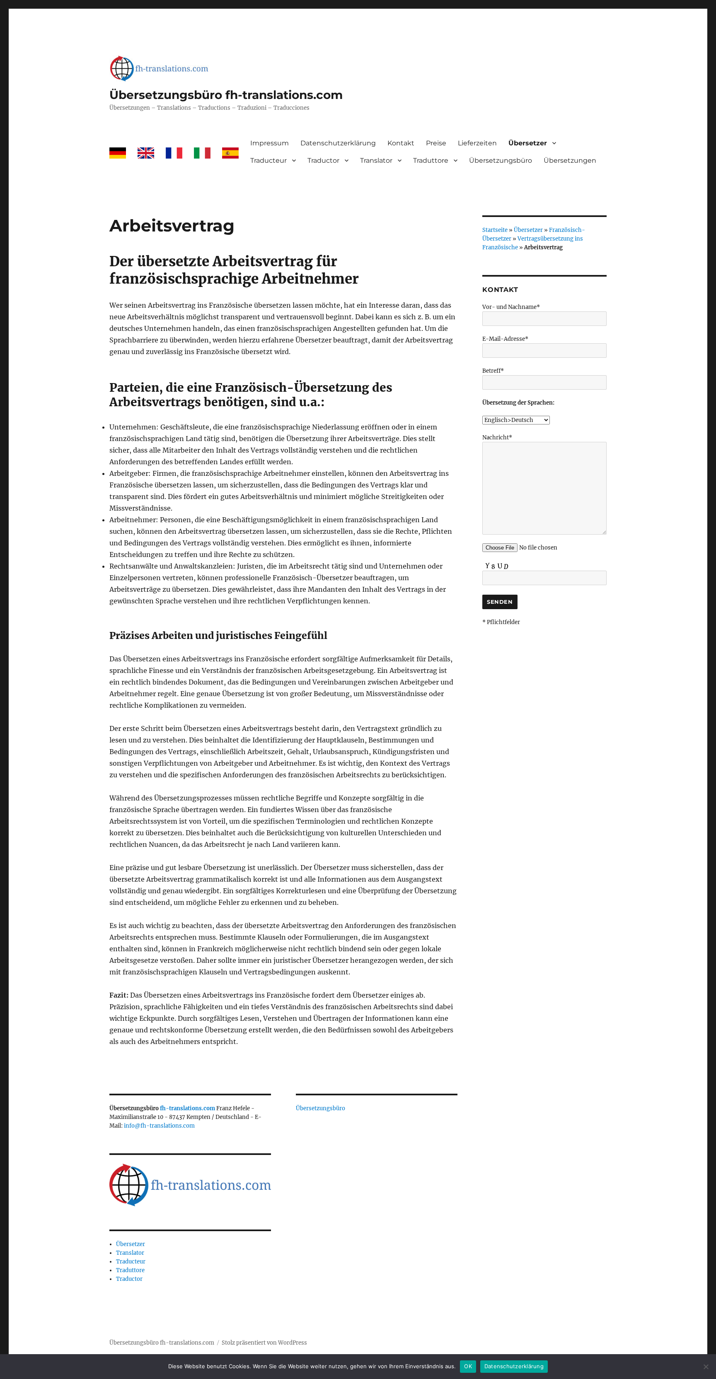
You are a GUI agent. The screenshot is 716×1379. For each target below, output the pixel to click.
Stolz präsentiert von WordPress (264, 1342)
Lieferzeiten (477, 143)
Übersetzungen (570, 160)
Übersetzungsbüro (500, 160)
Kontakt (400, 143)
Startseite (495, 230)
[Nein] (705, 1366)
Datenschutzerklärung (338, 143)
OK (468, 1366)
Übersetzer (527, 143)
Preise (436, 143)
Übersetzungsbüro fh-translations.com (226, 95)
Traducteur (268, 160)
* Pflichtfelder (501, 622)
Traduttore (430, 160)
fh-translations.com (187, 1108)
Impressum (269, 143)
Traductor (323, 160)
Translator (376, 160)
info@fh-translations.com (159, 1125)
